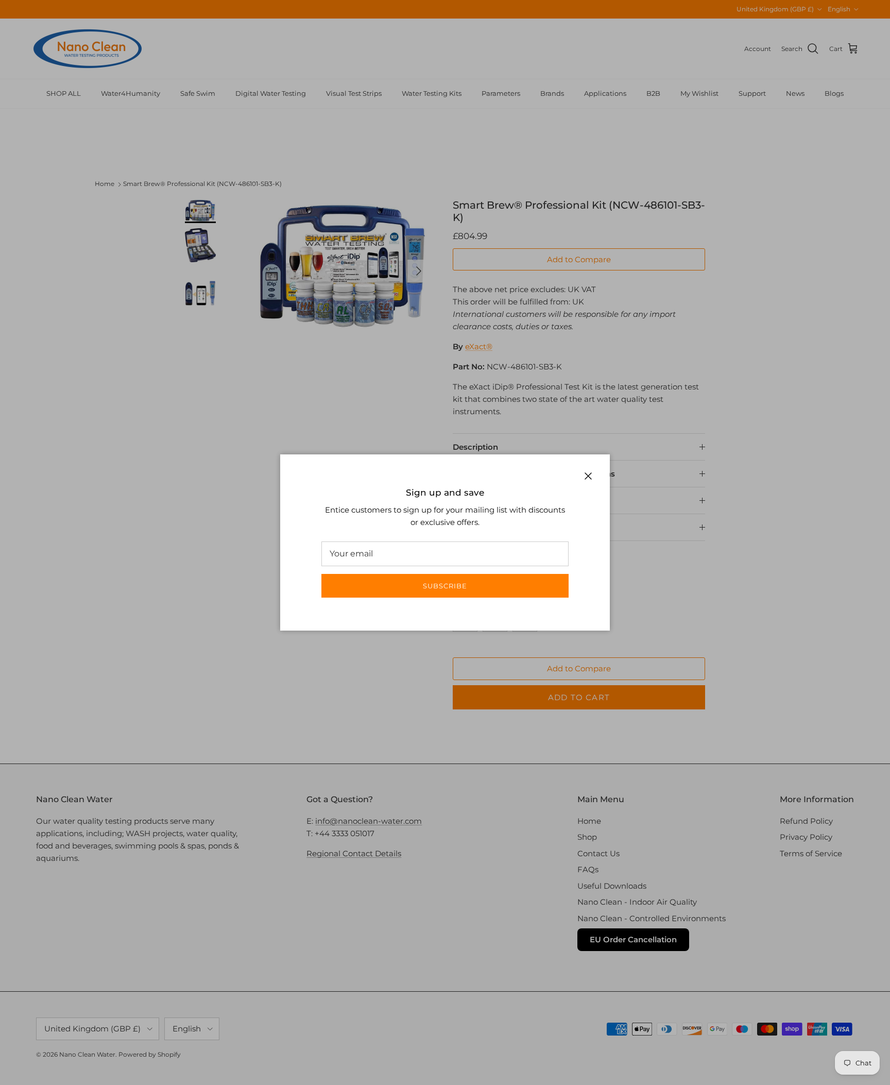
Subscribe (445, 586)
